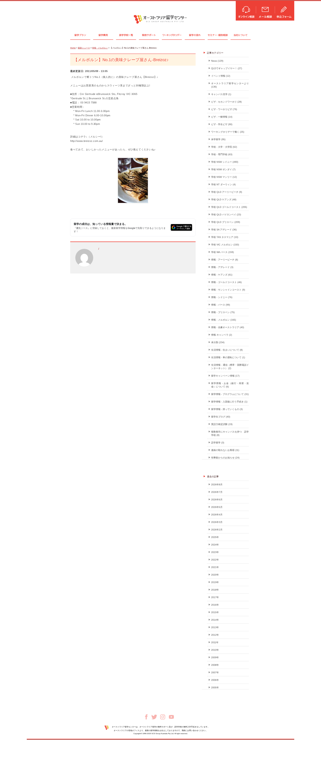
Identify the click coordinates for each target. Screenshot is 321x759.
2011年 (215, 642)
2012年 (215, 635)
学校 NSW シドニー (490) (224, 162)
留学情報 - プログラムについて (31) (230, 394)
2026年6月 (217, 499)
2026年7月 (217, 492)
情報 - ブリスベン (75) (223, 312)
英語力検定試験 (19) (222, 424)
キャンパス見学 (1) (221, 94)
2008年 (215, 665)
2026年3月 (217, 522)
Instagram (162, 716)
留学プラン (80, 35)
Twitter (154, 717)
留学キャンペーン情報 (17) (225, 375)
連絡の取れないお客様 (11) (225, 450)
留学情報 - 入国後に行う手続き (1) (229, 401)
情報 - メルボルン (100, 48)
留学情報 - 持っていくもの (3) (227, 409)
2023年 (215, 552)
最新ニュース (84, 48)
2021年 (215, 567)
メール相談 (265, 10)
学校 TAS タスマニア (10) (224, 237)
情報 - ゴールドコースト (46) (226, 282)
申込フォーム (284, 10)
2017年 (215, 597)
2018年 (215, 589)
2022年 (215, 559)
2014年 (215, 619)
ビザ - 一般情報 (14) (221, 116)
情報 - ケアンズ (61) (221, 274)
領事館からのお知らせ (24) (225, 457)
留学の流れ (195, 35)
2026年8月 (217, 484)
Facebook (146, 716)
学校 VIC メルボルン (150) (225, 244)
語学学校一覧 (126, 35)
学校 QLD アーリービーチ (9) (226, 192)
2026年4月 (217, 514)
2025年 (215, 537)
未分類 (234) (218, 342)
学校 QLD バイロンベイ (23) (226, 214)
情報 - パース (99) (220, 304)
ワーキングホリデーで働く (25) (227, 131)
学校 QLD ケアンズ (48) (223, 199)
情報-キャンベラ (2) (221, 334)
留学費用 (103, 35)
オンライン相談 (246, 10)
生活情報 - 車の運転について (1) (228, 357)
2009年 (215, 657)
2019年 (215, 582)
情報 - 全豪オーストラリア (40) (227, 327)
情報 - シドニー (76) (221, 297)
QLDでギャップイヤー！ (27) (226, 68)
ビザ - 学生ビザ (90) (221, 124)
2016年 (215, 604)
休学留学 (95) (218, 139)
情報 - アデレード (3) (222, 267)
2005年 (215, 687)
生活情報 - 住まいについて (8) (227, 350)
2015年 (215, 612)
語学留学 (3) (217, 442)
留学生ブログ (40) (220, 416)
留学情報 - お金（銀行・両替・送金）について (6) (230, 385)
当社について (241, 35)
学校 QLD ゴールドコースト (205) (229, 207)
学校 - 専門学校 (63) (221, 154)
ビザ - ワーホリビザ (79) (224, 109)
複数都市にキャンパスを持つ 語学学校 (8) (230, 433)
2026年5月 (217, 507)
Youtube (171, 716)
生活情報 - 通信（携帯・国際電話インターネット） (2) (230, 367)
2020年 (215, 574)
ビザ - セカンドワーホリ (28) (226, 101)
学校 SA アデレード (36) (224, 229)
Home (73, 48)
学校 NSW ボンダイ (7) (223, 169)
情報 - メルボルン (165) (223, 319)
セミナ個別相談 (218, 35)
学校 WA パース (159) (222, 252)
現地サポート (149, 35)
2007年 (215, 672)
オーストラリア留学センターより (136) (230, 85)
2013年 (215, 627)
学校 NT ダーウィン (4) (223, 184)
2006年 (215, 680)
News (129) (217, 60)
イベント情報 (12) (220, 76)
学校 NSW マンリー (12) (224, 177)
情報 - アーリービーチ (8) (224, 259)
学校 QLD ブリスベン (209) (225, 222)
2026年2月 (217, 529)
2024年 (215, 544)
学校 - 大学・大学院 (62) (224, 147)
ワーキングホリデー (171, 35)
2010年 (215, 650)
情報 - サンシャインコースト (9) (228, 289)
